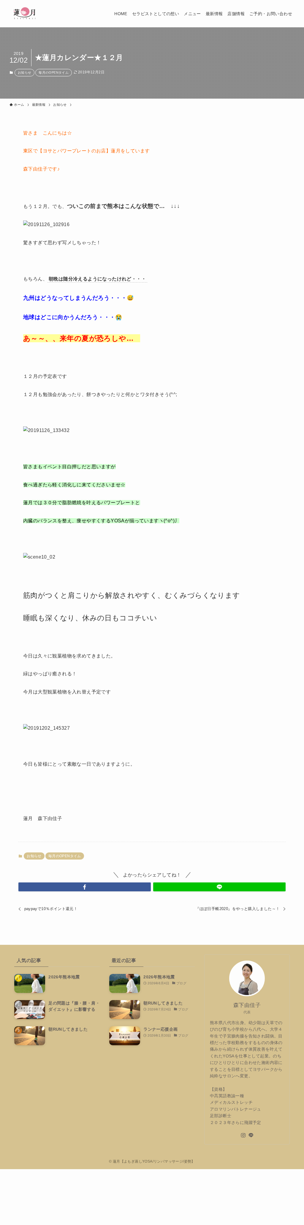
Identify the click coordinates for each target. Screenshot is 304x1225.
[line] (251, 1135)
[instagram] (243, 1135)
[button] (84, 886)
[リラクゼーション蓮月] (25, 14)
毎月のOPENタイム (54, 72)
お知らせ (24, 72)
